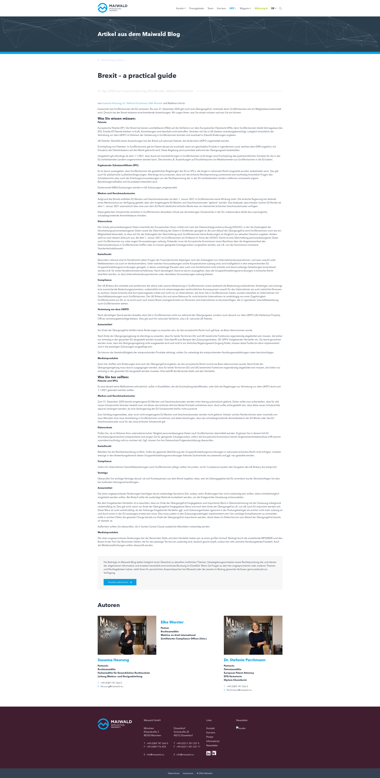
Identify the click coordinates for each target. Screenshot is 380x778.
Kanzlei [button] (180, 8)
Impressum (188, 773)
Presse (209, 736)
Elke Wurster (156, 91)
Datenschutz (173, 773)
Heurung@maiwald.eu (111, 686)
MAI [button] (261, 8)
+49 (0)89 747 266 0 (111, 682)
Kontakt (210, 728)
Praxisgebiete (196, 8)
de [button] (272, 8)
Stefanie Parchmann (179, 91)
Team (210, 8)
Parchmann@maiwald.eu (239, 689)
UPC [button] (231, 8)
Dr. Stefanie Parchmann (135, 103)
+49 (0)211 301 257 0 (187, 743)
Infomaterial (212, 741)
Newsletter (212, 745)
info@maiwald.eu (155, 754)
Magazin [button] (244, 8)
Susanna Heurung (134, 91)
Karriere (221, 8)
